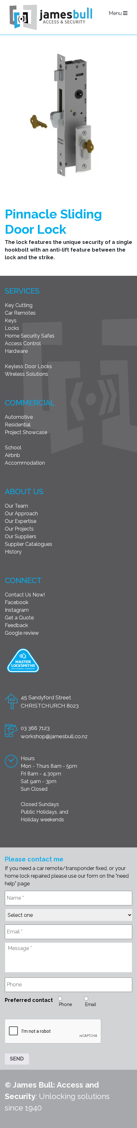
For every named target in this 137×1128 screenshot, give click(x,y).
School (13, 448)
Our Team (16, 506)
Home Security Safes (29, 336)
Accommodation (25, 463)
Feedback (16, 625)
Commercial (30, 402)
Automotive (19, 417)
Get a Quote (19, 618)
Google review (22, 633)
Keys (11, 321)
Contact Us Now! (25, 595)
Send (17, 1059)
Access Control (23, 343)
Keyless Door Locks (28, 366)
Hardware (16, 351)
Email (90, 1004)
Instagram (17, 610)
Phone (65, 1004)
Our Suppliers (20, 536)
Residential (18, 425)
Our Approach (21, 513)
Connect (23, 580)
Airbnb (12, 455)
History (13, 552)
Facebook (16, 602)
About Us (24, 491)
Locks (12, 328)
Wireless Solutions (26, 374)
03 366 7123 (35, 728)
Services (22, 291)
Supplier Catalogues (28, 544)
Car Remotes (20, 313)
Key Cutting (18, 305)
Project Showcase (26, 432)
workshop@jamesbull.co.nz (54, 736)
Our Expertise (20, 521)
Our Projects (19, 529)
